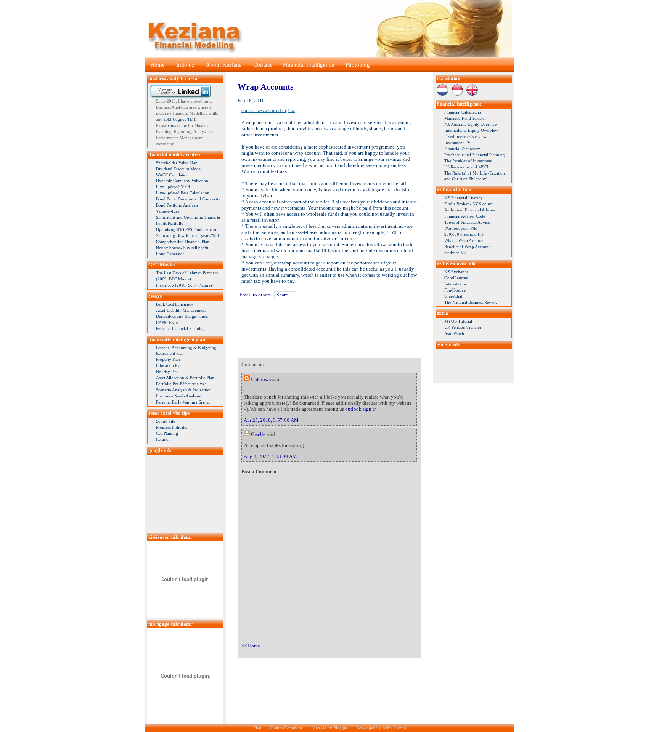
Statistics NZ (455, 252)
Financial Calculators (462, 112)
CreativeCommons (286, 728)
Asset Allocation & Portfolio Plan (185, 377)
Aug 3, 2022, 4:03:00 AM (270, 456)
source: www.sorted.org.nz (268, 110)
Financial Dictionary (462, 148)
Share (282, 295)
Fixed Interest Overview (465, 136)
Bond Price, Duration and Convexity (188, 199)
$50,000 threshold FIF (464, 234)
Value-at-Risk (168, 211)
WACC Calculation (172, 175)
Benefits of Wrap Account (467, 246)
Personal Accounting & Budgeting (186, 347)
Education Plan (169, 365)
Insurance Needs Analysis (178, 396)
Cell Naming (167, 433)
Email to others (255, 295)
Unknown (261, 379)
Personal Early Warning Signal (183, 402)
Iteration (163, 439)
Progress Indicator (172, 427)
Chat (257, 728)
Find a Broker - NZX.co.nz (468, 204)
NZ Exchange (456, 271)
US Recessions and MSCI (466, 167)
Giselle (258, 434)
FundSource (455, 290)
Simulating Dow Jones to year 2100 (187, 235)
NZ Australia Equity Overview (471, 124)
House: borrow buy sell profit (182, 247)
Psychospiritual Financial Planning (474, 154)
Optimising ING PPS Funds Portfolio (188, 229)
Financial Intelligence (308, 65)
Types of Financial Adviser (467, 222)
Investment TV (457, 142)
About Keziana (224, 65)
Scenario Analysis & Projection (183, 390)
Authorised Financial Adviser (469, 210)
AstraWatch (454, 333)
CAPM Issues (167, 322)
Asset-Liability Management (181, 310)
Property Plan (168, 359)
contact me (177, 125)
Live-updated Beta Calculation (182, 193)
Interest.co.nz (456, 284)
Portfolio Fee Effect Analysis (181, 383)
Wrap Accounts (266, 86)
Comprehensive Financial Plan (182, 241)
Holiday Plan (167, 371)
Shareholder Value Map (177, 162)
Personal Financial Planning (180, 328)
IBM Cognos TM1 (180, 119)
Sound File (165, 421)
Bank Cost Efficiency (174, 304)
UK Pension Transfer (462, 327)
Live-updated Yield (173, 186)
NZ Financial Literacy (463, 197)
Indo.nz (185, 65)
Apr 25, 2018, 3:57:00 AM (271, 420)
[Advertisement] (185, 493)
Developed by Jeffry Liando (381, 728)
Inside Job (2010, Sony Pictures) (185, 285)
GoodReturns (456, 278)
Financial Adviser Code (464, 216)
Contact (262, 65)
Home (157, 65)
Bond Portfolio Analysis (177, 205)
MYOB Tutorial (458, 321)
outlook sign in (361, 409)
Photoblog (358, 65)
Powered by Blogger (329, 728)
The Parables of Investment (468, 161)
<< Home (250, 646)
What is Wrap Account (464, 240)
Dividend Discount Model (179, 169)
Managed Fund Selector (465, 118)
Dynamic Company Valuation (182, 180)
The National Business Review (470, 302)
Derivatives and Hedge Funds (182, 316)
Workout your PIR (460, 228)
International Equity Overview (471, 130)
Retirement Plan (170, 353)
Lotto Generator (170, 253)
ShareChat (453, 296)
